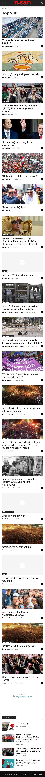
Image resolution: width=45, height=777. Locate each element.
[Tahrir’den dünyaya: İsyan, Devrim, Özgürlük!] (22, 565)
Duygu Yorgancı (7, 683)
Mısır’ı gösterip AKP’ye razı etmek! (20, 74)
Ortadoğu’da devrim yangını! (17, 547)
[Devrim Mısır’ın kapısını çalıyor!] (22, 633)
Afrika (4, 172)
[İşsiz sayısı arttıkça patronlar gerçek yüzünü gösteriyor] (8, 763)
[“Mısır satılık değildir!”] (22, 194)
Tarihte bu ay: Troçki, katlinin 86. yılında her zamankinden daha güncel (28, 751)
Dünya (5, 138)
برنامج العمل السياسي (23, 723)
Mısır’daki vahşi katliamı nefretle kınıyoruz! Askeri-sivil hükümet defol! (22, 342)
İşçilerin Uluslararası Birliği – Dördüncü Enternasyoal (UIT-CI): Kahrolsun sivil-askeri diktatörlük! (20, 241)
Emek (4, 36)
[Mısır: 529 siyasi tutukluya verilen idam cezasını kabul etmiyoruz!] (22, 293)
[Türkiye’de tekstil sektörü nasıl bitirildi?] (22, 27)
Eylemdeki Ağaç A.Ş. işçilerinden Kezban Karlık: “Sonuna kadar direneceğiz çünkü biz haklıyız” (27, 738)
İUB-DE (4, 114)
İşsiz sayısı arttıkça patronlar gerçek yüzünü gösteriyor (28, 761)
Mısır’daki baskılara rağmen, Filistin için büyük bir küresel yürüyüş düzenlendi (21, 108)
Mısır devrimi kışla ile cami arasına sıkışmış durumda (21, 409)
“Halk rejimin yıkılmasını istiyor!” (19, 176)
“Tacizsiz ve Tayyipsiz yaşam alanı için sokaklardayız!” (21, 375)
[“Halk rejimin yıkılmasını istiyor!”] (22, 163)
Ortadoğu (6, 101)
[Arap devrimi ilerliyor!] (22, 503)
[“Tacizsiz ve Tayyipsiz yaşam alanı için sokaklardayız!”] (22, 361)
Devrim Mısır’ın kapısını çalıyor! (19, 646)
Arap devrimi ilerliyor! (13, 515)
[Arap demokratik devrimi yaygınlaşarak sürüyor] (22, 599)
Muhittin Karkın (7, 414)
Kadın (4, 370)
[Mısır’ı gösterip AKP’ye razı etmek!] (22, 61)
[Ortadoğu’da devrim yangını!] (22, 534)
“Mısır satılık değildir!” (14, 207)
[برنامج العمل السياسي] (8, 726)
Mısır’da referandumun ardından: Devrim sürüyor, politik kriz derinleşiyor (19, 482)
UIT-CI (4, 247)
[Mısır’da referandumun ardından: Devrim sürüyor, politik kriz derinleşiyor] (22, 466)
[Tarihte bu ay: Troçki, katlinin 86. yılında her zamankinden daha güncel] (8, 752)
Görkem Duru (6, 148)
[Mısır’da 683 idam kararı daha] (22, 262)
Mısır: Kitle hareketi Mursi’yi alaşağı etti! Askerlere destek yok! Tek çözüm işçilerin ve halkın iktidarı (22, 445)
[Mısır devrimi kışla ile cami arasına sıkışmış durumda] (22, 395)
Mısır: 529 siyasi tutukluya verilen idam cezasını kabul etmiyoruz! (20, 308)
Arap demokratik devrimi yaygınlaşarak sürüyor (15, 613)
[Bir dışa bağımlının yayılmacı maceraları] (22, 129)
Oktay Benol (6, 77)
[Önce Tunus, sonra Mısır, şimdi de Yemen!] (22, 664)
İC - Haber (5, 278)
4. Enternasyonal (8, 234)
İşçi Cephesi (6, 519)
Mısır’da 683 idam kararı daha (18, 275)
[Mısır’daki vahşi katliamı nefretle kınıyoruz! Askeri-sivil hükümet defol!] (22, 327)
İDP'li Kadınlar (7, 380)
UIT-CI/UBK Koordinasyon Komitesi (14, 312)
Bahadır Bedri (7, 46)
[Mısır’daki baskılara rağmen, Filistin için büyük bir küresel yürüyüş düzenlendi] (22, 93)
